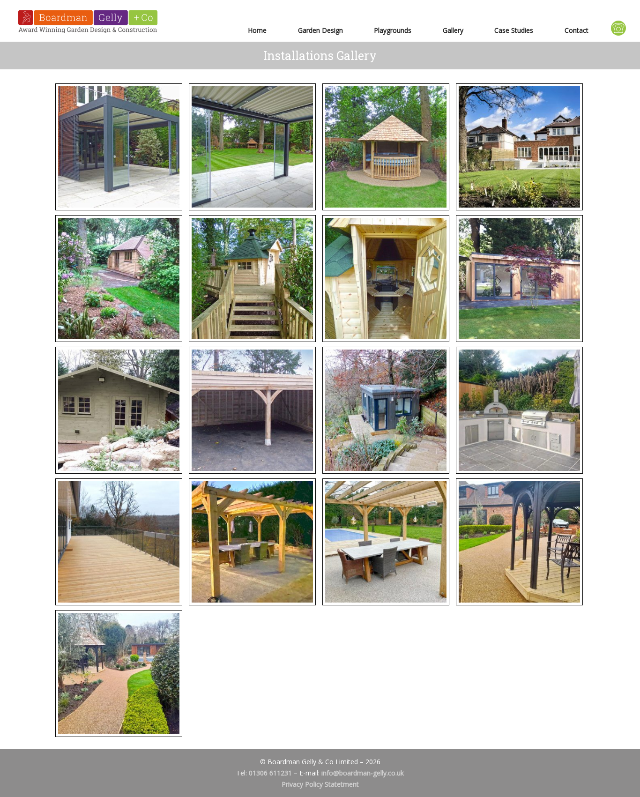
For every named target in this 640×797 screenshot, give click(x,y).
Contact (576, 30)
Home (257, 30)
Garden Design (320, 30)
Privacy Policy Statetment (320, 784)
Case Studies (513, 30)
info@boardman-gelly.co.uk (362, 772)
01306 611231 (270, 772)
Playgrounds (392, 30)
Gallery (453, 30)
